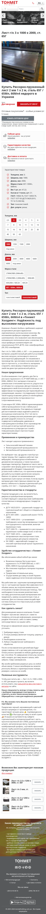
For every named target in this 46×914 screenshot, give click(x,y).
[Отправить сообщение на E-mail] (16, 867)
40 (8, 234)
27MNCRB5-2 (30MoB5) (15, 278)
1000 (8, 244)
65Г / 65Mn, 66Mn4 (14, 287)
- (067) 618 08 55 (12, 891)
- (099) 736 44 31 (34, 891)
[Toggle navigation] (5, 9)
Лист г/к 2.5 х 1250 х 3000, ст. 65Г (21, 781)
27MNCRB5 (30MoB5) (14, 273)
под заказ (10, 249)
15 (8, 229)
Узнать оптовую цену (18, 118)
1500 (21, 244)
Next (43, 15)
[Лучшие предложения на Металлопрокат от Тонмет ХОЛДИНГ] (10, 3)
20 (26, 229)
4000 (28, 259)
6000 (8, 263)
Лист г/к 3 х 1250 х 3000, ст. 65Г (20, 807)
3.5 (20, 220)
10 (20, 225)
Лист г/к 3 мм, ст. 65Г (19, 790)
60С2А (24, 283)
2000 (28, 244)
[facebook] (26, 867)
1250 (15, 244)
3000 (21, 259)
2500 (15, 259)
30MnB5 (31, 278)
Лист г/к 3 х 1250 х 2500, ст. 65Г (20, 799)
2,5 (8, 220)
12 (32, 225)
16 (14, 229)
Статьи (13, 883)
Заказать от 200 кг (29, 104)
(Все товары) (7, 773)
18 (20, 229)
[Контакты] (33, 3)
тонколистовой (30, 297)
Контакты (34, 880)
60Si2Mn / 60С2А (13, 283)
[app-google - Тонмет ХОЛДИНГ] (16, 902)
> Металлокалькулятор (23, 897)
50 (14, 234)
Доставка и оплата (34, 883)
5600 (35, 259)
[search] (42, 9)
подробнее (11, 138)
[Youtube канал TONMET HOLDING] (20, 867)
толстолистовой (13, 297)
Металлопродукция (13, 880)
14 (38, 225)
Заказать (37, 782)
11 (26, 225)
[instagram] (29, 867)
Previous (2, 15)
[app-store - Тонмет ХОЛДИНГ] (29, 902)
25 (32, 229)
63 (20, 234)
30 (38, 229)
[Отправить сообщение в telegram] (23, 867)
